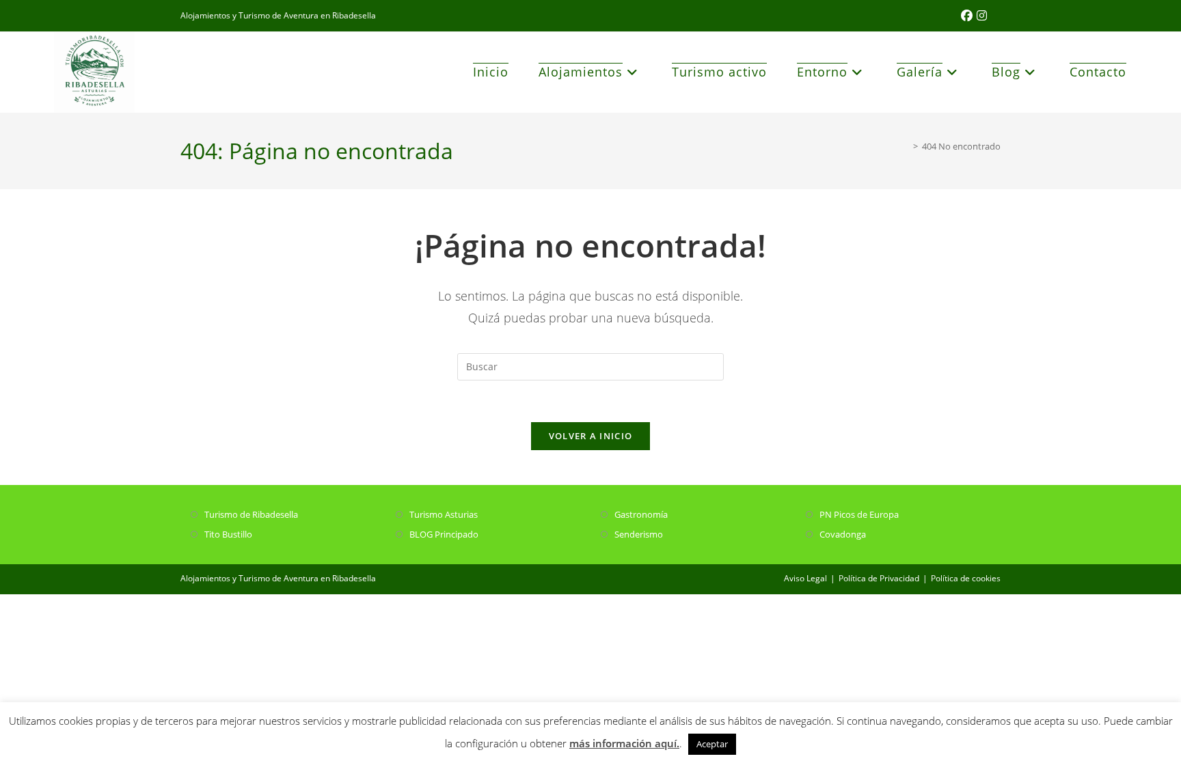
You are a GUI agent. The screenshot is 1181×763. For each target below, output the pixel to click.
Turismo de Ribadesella (251, 514)
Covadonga (842, 534)
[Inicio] (905, 146)
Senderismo (638, 534)
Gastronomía (641, 514)
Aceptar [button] (712, 744)
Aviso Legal (805, 578)
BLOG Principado (443, 534)
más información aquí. (624, 743)
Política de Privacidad (879, 578)
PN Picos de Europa (859, 514)
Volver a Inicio (591, 436)
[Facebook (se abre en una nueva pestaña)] (969, 16)
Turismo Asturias (443, 514)
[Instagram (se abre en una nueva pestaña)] (982, 16)
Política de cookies (966, 578)
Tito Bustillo (228, 534)
